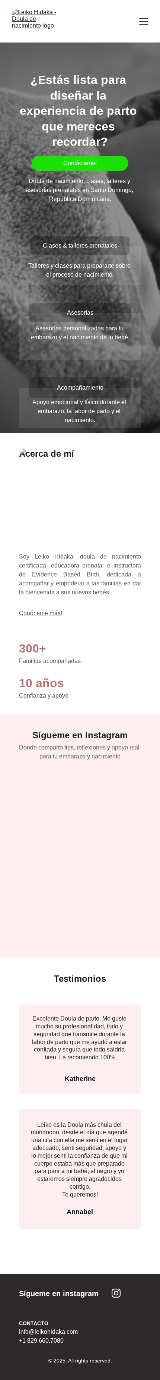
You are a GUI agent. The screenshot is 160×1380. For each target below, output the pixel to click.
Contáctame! (80, 163)
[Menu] (143, 21)
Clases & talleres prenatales (80, 245)
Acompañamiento (80, 387)
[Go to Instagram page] (116, 1293)
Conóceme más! (40, 613)
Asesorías (80, 312)
